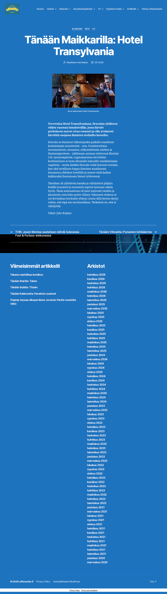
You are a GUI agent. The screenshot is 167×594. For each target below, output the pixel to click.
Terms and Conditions (89, 590)
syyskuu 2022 (95, 469)
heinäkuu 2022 (96, 477)
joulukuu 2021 (96, 507)
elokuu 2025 (94, 321)
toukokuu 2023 (96, 435)
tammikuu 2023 (96, 452)
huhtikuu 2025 (96, 338)
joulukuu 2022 (96, 456)
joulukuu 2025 (96, 304)
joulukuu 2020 (96, 558)
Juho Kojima (82, 62)
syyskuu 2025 (95, 317)
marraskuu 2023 (97, 410)
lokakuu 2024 (95, 363)
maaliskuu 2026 (97, 291)
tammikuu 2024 (96, 401)
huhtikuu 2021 (96, 541)
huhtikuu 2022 (96, 490)
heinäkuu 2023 (96, 426)
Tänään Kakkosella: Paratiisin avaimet (33, 293)
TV (99, 9)
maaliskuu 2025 (97, 342)
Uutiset (50, 9)
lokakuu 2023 (95, 414)
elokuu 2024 (95, 372)
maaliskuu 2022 (97, 494)
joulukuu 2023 (96, 405)
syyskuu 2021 (95, 520)
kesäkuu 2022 (96, 482)
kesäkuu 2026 (96, 279)
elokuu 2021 (94, 524)
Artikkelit (131, 9)
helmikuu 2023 (96, 448)
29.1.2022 (99, 62)
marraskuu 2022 (97, 460)
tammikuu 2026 (96, 300)
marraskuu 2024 (97, 359)
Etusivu (40, 9)
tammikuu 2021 (96, 553)
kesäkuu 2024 (96, 380)
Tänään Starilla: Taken (23, 281)
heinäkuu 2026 (96, 274)
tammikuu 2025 (96, 350)
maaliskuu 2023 (97, 443)
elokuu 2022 (94, 473)
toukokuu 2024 (96, 384)
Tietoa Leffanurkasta (151, 9)
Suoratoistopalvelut (82, 9)
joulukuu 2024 (96, 355)
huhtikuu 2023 (96, 439)
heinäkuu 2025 (96, 325)
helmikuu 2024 (96, 397)
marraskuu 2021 (97, 511)
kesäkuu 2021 (95, 532)
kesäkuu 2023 (96, 431)
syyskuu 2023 (95, 418)
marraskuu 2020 (97, 562)
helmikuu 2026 (96, 295)
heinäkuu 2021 (96, 528)
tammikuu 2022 (96, 503)
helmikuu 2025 (96, 346)
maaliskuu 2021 (96, 545)
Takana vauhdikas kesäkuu (26, 274)
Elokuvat (63, 9)
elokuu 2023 (94, 422)
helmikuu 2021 (96, 549)
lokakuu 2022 (95, 465)
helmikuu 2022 (96, 498)
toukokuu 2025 (96, 333)
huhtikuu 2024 (96, 388)
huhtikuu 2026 (96, 287)
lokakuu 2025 (95, 312)
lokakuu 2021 (95, 515)
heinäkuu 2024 (96, 376)
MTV (87, 29)
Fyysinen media (114, 9)
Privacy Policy (43, 581)
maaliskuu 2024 (97, 393)
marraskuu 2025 (97, 308)
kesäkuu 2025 (96, 329)
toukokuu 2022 (96, 486)
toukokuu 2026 (96, 283)
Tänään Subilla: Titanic (24, 287)
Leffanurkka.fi (26, 581)
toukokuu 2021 (96, 536)
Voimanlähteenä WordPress (66, 581)
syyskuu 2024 (96, 367)
